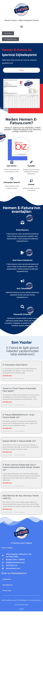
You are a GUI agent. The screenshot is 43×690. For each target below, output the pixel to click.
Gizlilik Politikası (21, 605)
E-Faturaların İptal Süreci (15, 364)
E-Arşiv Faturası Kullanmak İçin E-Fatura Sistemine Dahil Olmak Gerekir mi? (21, 467)
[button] (21, 26)
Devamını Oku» (7, 375)
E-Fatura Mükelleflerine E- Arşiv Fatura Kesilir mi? (18, 415)
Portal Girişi (6, 591)
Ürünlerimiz (6, 579)
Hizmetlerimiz (7, 585)
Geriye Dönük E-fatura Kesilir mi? (19, 441)
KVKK (21, 609)
